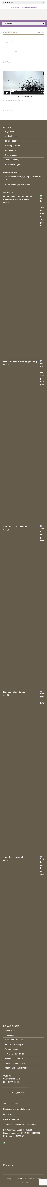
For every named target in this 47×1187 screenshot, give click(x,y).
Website (14, 42)
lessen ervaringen (12, 164)
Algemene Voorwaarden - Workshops (19, 1125)
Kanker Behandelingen (15, 1063)
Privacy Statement (11, 1119)
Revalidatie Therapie (14, 1044)
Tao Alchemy (10, 150)
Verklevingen (10, 1030)
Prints (11, 52)
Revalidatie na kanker (14, 1054)
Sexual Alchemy (12, 160)
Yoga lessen (10, 131)
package (6, 52)
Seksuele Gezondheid (14, 1058)
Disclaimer (7, 1114)
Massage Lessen (12, 146)
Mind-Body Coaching (14, 1040)
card (4, 110)
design (5, 42)
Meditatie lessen (12, 136)
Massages (9, 1035)
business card (7, 100)
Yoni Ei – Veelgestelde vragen (18, 184)
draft (4, 62)
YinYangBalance (25, 1179)
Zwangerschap (11, 1049)
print (9, 42)
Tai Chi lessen (11, 141)
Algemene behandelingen (16, 1068)
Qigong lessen (11, 155)
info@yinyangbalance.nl (19, 1109)
